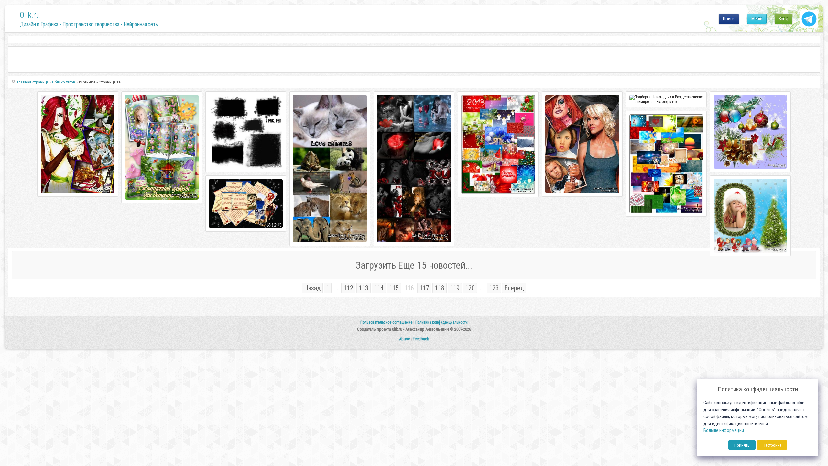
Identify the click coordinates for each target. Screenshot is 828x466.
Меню (756, 18)
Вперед (514, 288)
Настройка (772, 445)
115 (394, 288)
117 (424, 288)
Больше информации (723, 430)
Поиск (729, 18)
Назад (312, 288)
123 (494, 288)
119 (455, 288)
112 (348, 288)
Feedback (421, 339)
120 (470, 288)
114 (379, 288)
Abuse (404, 339)
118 (439, 288)
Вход (783, 18)
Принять (742, 445)
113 (363, 288)
